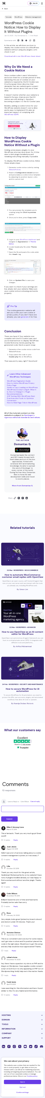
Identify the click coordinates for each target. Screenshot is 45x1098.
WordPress (18, 17)
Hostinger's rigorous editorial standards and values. (22, 416)
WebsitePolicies (15, 170)
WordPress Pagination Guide (19, 381)
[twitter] (20, 1046)
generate (25, 317)
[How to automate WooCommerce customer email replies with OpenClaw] (22, 554)
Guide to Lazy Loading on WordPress (22, 387)
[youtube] (25, 1046)
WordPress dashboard (28, 240)
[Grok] (30, 40)
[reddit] (30, 1046)
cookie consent (36, 966)
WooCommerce (31, 570)
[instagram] (14, 1046)
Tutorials (8, 17)
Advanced (31, 627)
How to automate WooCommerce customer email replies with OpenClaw (22, 575)
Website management (33, 17)
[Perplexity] (34, 40)
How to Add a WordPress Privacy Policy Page (20, 384)
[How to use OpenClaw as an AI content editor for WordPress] (22, 611)
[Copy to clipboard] (15, 498)
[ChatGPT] (18, 40)
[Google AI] (26, 40)
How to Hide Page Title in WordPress (22, 403)
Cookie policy (32, 1076)
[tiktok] (36, 1046)
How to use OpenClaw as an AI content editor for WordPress (22, 632)
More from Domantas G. (22, 485)
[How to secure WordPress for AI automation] (22, 668)
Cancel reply (35, 801)
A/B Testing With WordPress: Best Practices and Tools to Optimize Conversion (21, 398)
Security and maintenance (31, 684)
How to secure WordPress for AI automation (22, 689)
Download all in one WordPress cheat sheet (22, 56)
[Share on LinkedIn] (26, 498)
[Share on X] (18, 498)
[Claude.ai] (22, 40)
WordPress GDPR (11, 114)
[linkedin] (3, 1046)
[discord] (41, 1046)
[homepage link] (4, 3)
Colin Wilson (25, 802)
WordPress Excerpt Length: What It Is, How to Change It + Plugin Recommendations (21, 392)
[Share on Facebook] (22, 498)
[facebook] (9, 1046)
